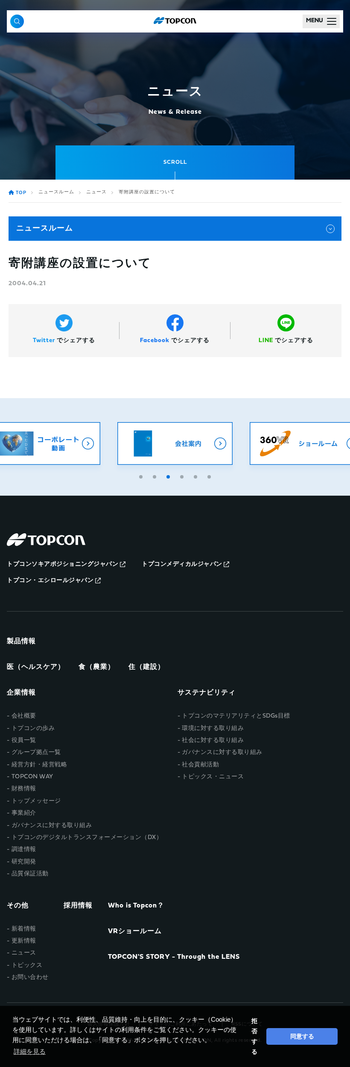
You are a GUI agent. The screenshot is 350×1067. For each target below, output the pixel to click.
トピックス (27, 965)
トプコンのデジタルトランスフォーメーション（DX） (87, 837)
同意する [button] (302, 1036)
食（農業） (97, 667)
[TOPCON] (175, 21)
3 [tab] (169, 475)
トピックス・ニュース (213, 777)
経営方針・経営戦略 (39, 765)
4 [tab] (182, 475)
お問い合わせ (30, 977)
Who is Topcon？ (136, 905)
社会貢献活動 (200, 765)
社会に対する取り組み (213, 740)
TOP (21, 193)
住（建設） (146, 667)
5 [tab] (196, 475)
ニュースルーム (56, 192)
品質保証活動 (30, 874)
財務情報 (24, 789)
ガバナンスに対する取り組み (52, 825)
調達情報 (24, 849)
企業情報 (21, 692)
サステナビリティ (207, 692)
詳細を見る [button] (30, 1051)
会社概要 (24, 716)
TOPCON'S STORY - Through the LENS (174, 957)
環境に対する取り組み (213, 728)
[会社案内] (175, 443)
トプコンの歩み (33, 728)
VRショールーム (135, 931)
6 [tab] (210, 475)
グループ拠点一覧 (36, 752)
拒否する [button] (254, 1036)
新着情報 (24, 929)
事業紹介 (24, 813)
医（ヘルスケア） (36, 667)
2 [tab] (155, 475)
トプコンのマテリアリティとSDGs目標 (236, 716)
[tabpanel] (175, 443)
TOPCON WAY (32, 777)
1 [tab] (141, 475)
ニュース (96, 192)
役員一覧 (24, 740)
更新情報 (24, 941)
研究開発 (24, 862)
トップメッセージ (36, 801)
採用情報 (78, 905)
